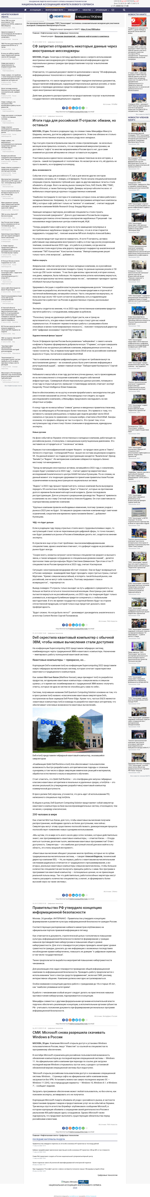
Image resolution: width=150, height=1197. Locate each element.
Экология (15, 39)
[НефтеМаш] (75, 16)
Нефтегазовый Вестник (78, 112)
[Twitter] (76, 108)
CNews (114, 891)
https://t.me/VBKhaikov (90, 29)
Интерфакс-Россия (110, 1016)
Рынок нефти (16, 292)
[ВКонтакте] (66, 108)
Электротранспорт (7, 186)
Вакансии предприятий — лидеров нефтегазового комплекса (82, 36)
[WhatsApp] (83, 108)
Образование (16, 353)
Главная (36, 33)
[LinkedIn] (73, 108)
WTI (129, 3)
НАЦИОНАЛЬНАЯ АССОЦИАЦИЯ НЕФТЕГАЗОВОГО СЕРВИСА (75, 1185)
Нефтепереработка (8, 71)
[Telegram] (80, 108)
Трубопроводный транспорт (10, 382)
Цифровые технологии (69, 33)
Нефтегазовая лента (49, 33)
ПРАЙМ (114, 104)
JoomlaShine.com (74, 1196)
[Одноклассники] (70, 108)
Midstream (15, 59)
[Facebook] (63, 108)
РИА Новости (112, 621)
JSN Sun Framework (91, 1196)
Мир (13, 28)
